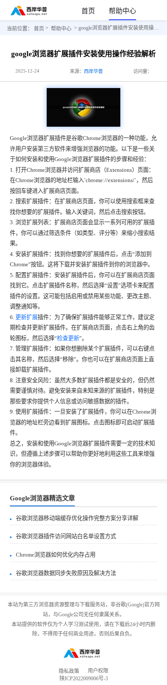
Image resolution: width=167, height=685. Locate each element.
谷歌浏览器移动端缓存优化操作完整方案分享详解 (77, 518)
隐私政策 (69, 671)
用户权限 (98, 671)
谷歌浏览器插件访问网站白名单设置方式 (66, 536)
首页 (88, 11)
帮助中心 (122, 11)
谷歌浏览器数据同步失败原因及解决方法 (66, 573)
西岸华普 (93, 71)
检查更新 (68, 338)
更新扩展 (26, 317)
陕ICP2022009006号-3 (84, 680)
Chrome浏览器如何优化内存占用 (55, 554)
